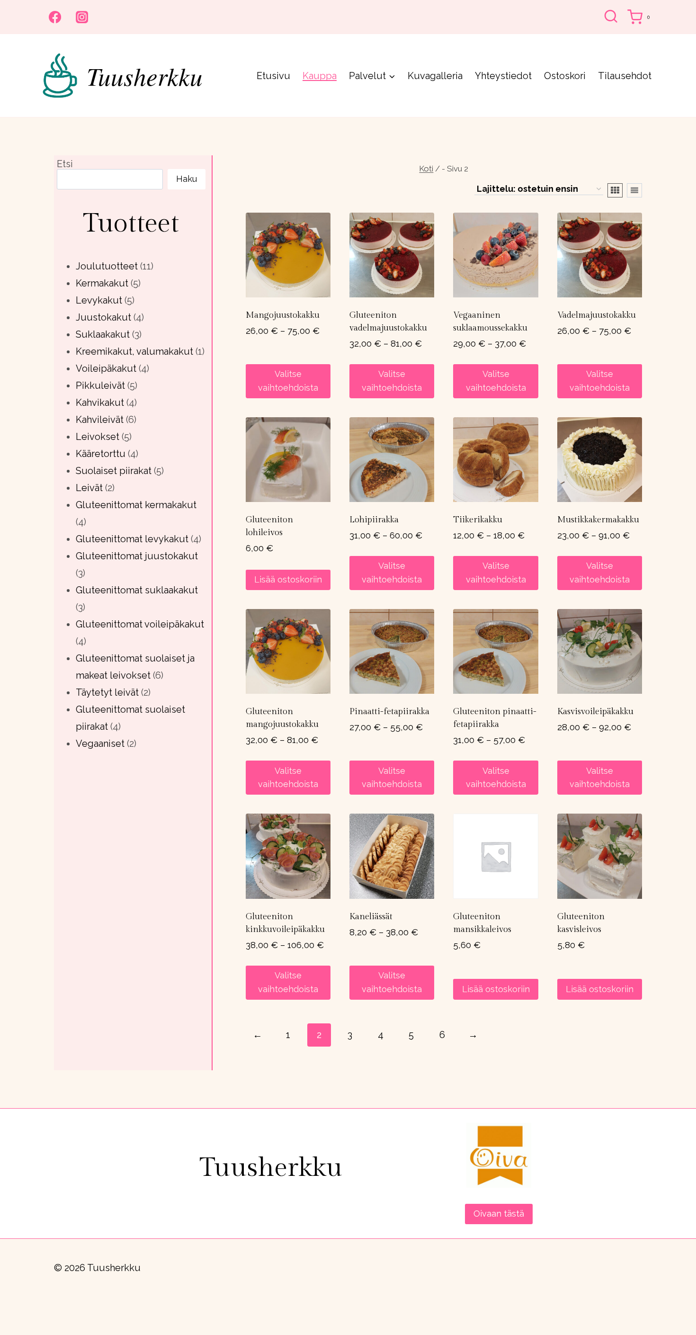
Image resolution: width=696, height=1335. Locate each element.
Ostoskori (565, 76)
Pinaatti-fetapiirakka (389, 712)
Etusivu (273, 76)
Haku (186, 179)
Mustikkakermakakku (598, 520)
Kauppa (320, 76)
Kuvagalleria (435, 76)
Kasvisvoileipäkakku (595, 712)
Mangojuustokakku (283, 315)
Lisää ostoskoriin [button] (288, 579)
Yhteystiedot (503, 76)
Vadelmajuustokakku (596, 315)
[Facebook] (55, 17)
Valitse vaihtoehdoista (288, 381)
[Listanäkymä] (634, 190)
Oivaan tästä (498, 1214)
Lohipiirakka (374, 520)
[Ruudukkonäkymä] (615, 190)
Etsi (65, 164)
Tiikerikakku (477, 520)
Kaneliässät (371, 917)
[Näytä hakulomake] (611, 17)
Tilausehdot (624, 76)
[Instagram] (82, 17)
